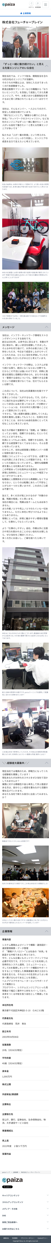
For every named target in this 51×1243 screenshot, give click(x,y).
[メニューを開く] (45, 4)
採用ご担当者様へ (9, 1222)
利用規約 (15, 1238)
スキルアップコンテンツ (12, 1202)
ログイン (31, 7)
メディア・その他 (9, 1208)
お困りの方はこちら (10, 1228)
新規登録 (38, 7)
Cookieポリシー (43, 1238)
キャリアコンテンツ (10, 1195)
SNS (4, 1215)
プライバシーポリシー (27, 1238)
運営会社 (6, 1238)
